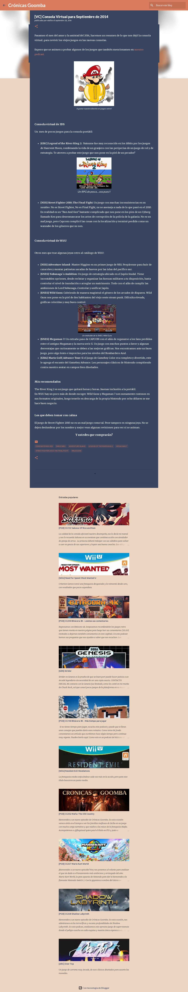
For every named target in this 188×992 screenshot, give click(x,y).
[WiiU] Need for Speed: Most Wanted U (77, 578)
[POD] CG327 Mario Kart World (74, 864)
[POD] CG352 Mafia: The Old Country (76, 814)
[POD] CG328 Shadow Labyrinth (74, 914)
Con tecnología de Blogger (95, 987)
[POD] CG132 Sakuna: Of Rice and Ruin (77, 528)
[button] (36, 26)
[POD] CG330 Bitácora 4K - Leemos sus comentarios (83, 621)
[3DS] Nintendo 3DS (44, 446)
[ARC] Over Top (66, 964)
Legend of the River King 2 (101, 446)
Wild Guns (76, 451)
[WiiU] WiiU (61, 446)
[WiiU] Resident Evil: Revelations (74, 771)
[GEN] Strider (65, 671)
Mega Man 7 (121, 446)
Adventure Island (77, 446)
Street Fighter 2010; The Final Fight (52, 451)
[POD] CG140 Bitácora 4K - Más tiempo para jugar (82, 721)
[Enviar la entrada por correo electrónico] (36, 443)
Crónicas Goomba (27, 5)
